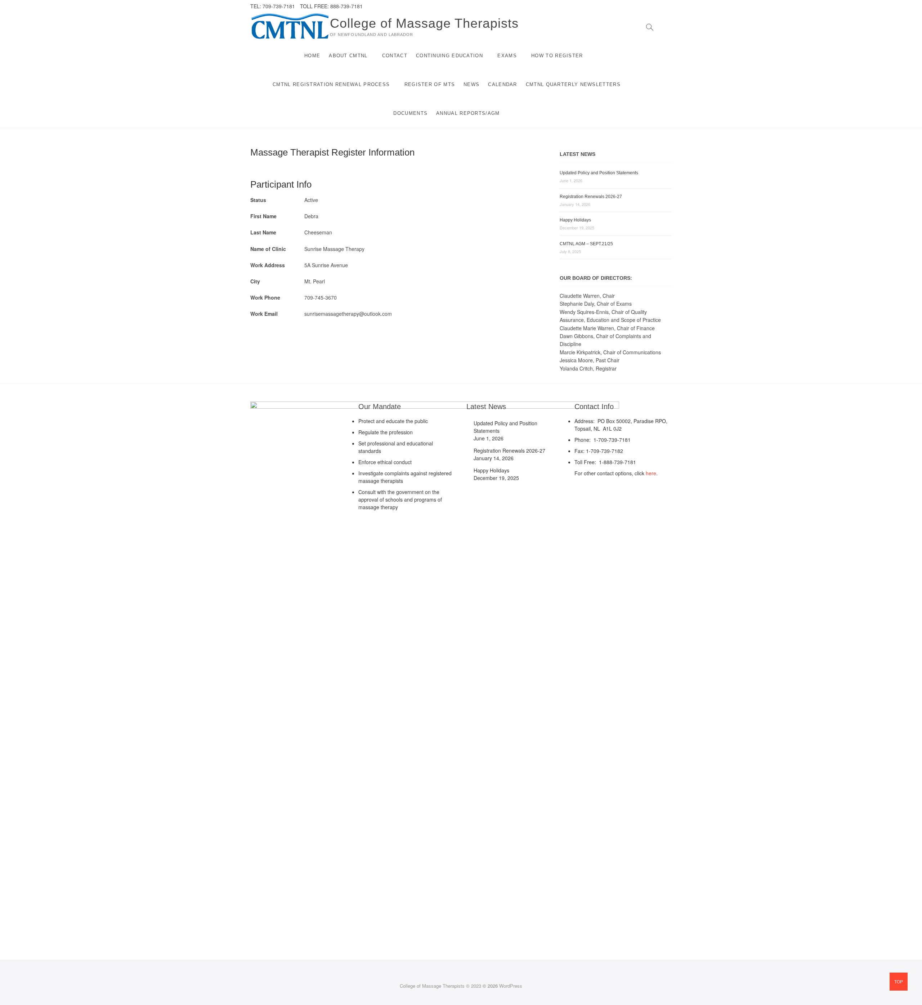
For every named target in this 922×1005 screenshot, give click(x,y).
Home (312, 55)
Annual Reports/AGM (468, 113)
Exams (507, 55)
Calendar (502, 84)
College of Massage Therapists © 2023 (440, 985)
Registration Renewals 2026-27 (591, 196)
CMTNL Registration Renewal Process (331, 84)
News (471, 84)
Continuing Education (449, 55)
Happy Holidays (575, 220)
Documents (410, 113)
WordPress (510, 985)
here (651, 473)
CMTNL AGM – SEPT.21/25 (586, 243)
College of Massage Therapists (424, 23)
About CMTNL (348, 55)
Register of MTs (429, 84)
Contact (394, 55)
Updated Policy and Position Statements (599, 172)
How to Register (557, 55)
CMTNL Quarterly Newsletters (573, 84)
